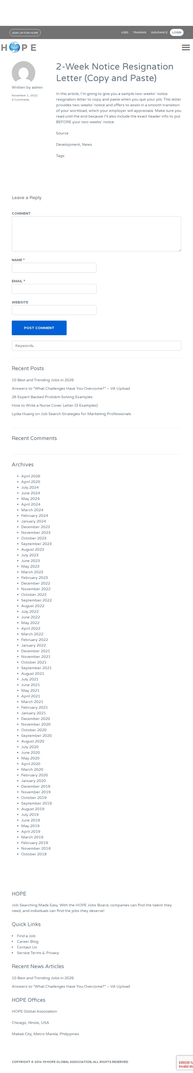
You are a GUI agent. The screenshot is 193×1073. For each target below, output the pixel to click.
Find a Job (26, 936)
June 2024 (30, 493)
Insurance (159, 32)
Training (139, 32)
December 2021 (35, 651)
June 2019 (30, 820)
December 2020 (35, 718)
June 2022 (30, 617)
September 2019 (36, 803)
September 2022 (36, 600)
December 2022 (35, 583)
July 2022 (30, 611)
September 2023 (36, 544)
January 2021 (33, 713)
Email (18, 281)
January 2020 (33, 780)
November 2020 (36, 724)
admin (37, 87)
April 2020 (30, 764)
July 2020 (30, 747)
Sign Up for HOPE (25, 33)
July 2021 (30, 679)
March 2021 (32, 702)
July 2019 (30, 814)
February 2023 (34, 577)
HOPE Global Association (69, 1062)
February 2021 (34, 707)
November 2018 (36, 848)
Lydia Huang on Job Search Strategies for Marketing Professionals (71, 414)
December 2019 (35, 786)
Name (18, 260)
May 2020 (30, 758)
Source (62, 133)
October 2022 (34, 594)
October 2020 (34, 730)
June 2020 (30, 752)
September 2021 (36, 668)
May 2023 (30, 566)
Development (68, 144)
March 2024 (32, 510)
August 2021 (32, 673)
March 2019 (32, 837)
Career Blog (27, 941)
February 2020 (34, 775)
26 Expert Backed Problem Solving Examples (52, 397)
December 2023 (35, 527)
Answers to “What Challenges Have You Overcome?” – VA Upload (71, 388)
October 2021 (34, 662)
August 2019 (32, 809)
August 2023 (32, 549)
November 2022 (36, 589)
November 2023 (36, 532)
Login (176, 32)
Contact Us (27, 947)
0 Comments (20, 99)
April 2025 (30, 482)
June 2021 (30, 685)
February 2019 (34, 843)
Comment (21, 213)
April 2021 (30, 696)
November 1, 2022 (25, 95)
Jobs (124, 32)
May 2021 (30, 690)
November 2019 (36, 792)
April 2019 (30, 831)
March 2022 (32, 634)
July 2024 (30, 487)
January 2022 (33, 645)
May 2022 (30, 623)
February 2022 (34, 639)
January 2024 (33, 521)
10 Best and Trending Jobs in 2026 (43, 380)
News (87, 144)
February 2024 (34, 515)
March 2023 (32, 572)
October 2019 (34, 797)
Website (20, 302)
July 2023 (30, 555)
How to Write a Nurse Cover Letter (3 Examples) (55, 405)
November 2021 (36, 656)
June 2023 (30, 560)
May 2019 (30, 826)
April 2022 (30, 628)
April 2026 (30, 476)
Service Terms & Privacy (38, 953)
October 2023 (34, 538)
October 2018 (34, 854)
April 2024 (30, 504)
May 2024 (30, 498)
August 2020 (32, 741)
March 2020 (32, 769)
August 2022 (32, 606)
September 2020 (36, 735)
